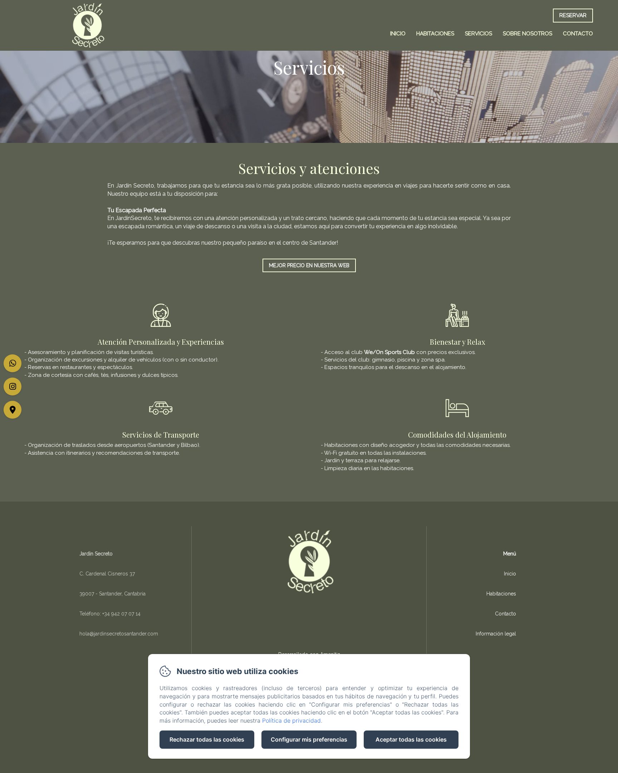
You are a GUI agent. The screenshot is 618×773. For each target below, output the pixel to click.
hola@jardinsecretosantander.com (118, 634)
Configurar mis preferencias (309, 739)
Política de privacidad (291, 720)
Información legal (496, 634)
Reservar (573, 15)
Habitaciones (435, 33)
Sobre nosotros (527, 33)
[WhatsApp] (12, 363)
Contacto (578, 33)
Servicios (478, 33)
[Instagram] (12, 386)
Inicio (398, 33)
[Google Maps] (12, 410)
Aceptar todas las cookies (411, 739)
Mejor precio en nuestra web (309, 265)
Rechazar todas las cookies (207, 739)
